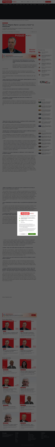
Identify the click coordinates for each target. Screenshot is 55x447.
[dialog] (27, 223)
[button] (27, 222)
